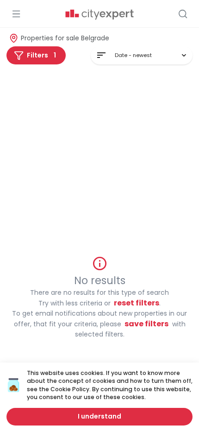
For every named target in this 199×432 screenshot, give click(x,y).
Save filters (146, 323)
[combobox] (142, 55)
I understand (99, 416)
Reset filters (136, 303)
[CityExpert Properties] (99, 15)
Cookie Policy (69, 389)
